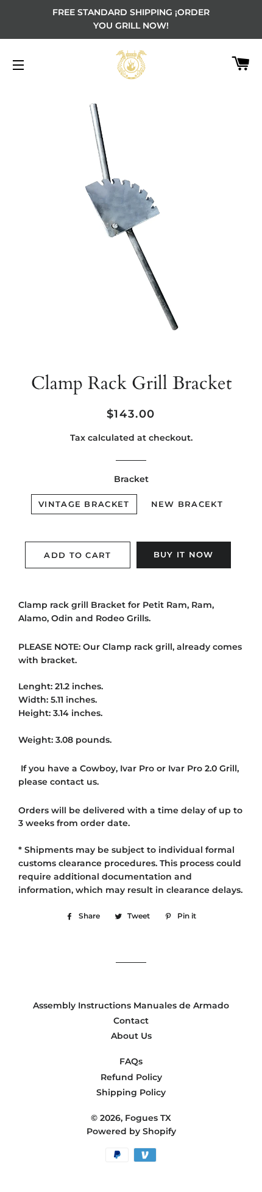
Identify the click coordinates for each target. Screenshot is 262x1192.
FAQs (131, 1061)
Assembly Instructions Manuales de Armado (131, 1005)
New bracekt (187, 504)
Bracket (131, 479)
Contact (131, 1020)
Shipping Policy (131, 1092)
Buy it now (184, 554)
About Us (131, 1035)
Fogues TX (148, 1117)
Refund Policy (131, 1077)
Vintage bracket (84, 504)
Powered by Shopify (131, 1131)
